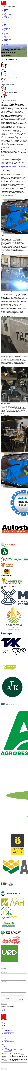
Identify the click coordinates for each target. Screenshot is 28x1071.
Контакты (6, 17)
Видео (5, 13)
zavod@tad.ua (7, 1033)
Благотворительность (9, 1041)
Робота (5, 1048)
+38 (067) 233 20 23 (9, 1030)
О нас (5, 10)
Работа (5, 16)
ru (4, 22)
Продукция (7, 11)
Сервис (6, 29)
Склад (5, 30)
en (4, 25)
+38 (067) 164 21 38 (9, 1032)
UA (5, 24)
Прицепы (6, 1040)
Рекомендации (7, 14)
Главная (6, 9)
